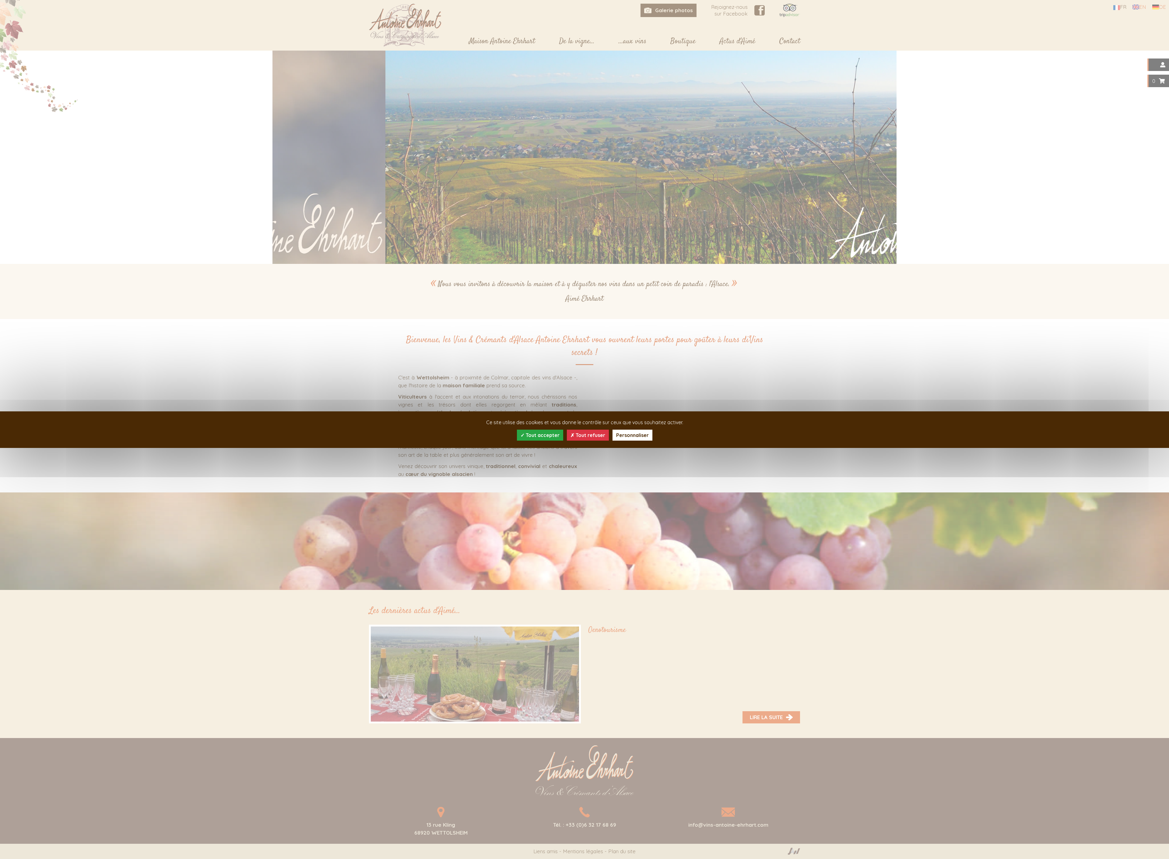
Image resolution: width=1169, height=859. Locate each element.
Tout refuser (589, 435)
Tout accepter (542, 435)
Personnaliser (632, 435)
